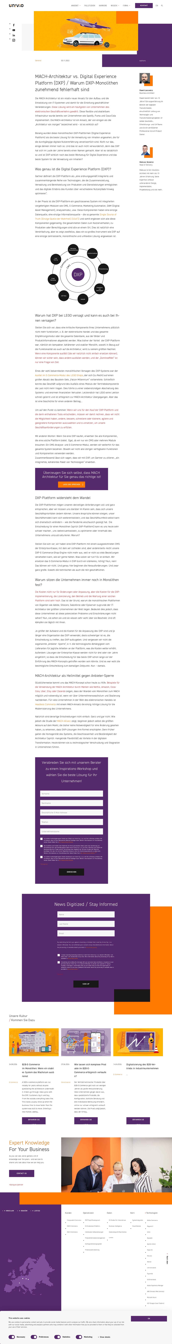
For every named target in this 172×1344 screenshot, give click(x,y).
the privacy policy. (91, 947)
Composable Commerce (74, 1220)
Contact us (22, 1173)
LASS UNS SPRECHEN (71, 484)
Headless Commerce (45, 704)
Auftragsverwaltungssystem (93, 1244)
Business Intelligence (115, 1226)
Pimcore (149, 1256)
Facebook (14, 25)
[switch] (34, 1337)
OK (149, 1318)
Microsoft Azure (151, 1297)
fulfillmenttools (151, 1280)
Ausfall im (40, 375)
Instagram (14, 40)
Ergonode (150, 1274)
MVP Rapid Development (92, 1220)
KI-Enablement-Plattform (92, 1226)
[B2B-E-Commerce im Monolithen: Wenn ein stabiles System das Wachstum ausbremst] (34, 1045)
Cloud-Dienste (136, 1226)
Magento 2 (150, 1226)
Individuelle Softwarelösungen (94, 1232)
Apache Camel (151, 1244)
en (157, 5)
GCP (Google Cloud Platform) (155, 1303)
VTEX (148, 1232)
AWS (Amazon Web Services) (155, 1291)
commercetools (151, 1268)
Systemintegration (137, 1220)
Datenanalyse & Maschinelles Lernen (117, 1235)
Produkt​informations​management (95, 1238)
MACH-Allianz (64, 721)
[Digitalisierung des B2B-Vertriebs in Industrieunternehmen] (138, 1045)
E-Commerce (13, 1082)
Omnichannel (65, 1082)
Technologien (152, 1213)
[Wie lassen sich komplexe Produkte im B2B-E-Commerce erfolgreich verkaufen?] (86, 1045)
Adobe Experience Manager (155, 1285)
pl (162, 5)
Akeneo (149, 1262)
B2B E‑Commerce (72, 1226)
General (38, 60)
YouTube (14, 30)
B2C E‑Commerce (72, 1232)
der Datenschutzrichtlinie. (66, 842)
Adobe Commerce (152, 1220)
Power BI (149, 1250)
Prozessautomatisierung (92, 1250)
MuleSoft (149, 1238)
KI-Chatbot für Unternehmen (117, 1220)
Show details (105, 1337)
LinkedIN (14, 35)
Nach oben (167, 1258)
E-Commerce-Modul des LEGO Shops (64, 375)
